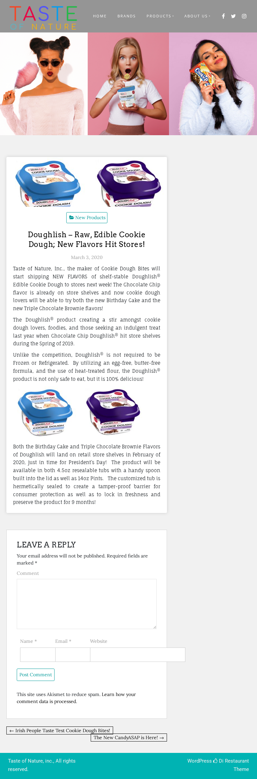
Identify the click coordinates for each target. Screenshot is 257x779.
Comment (28, 573)
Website (98, 641)
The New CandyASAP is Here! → (129, 737)
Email (63, 641)
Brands (126, 15)
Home (100, 15)
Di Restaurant (233, 761)
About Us (196, 15)
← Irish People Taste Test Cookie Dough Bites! (59, 730)
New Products (90, 217)
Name (28, 641)
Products (159, 15)
